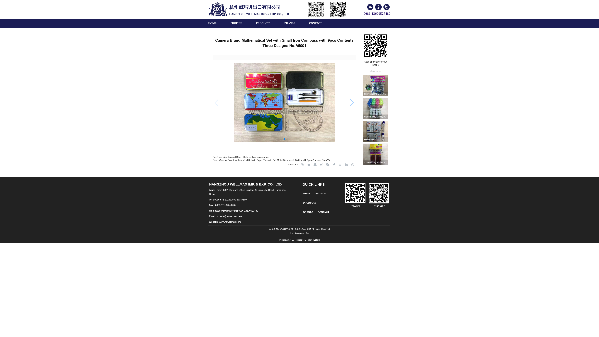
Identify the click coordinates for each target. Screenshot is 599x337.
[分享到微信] (327, 164)
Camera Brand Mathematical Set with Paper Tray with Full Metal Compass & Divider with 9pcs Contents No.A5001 (275, 160)
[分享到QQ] (315, 164)
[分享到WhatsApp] (352, 164)
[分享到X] (340, 164)
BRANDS (289, 23)
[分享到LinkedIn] (346, 164)
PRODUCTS (263, 23)
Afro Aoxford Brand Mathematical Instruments (245, 157)
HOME (212, 23)
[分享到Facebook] (333, 164)
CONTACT (315, 23)
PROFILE (236, 23)
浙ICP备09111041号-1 (299, 233)
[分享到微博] (321, 164)
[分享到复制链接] (302, 164)
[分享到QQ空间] (308, 164)
